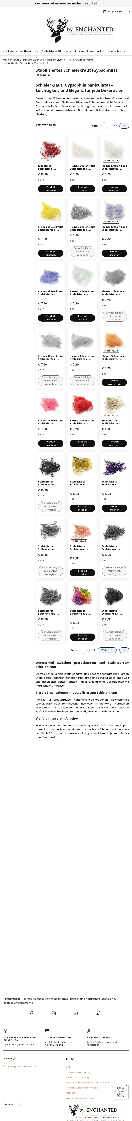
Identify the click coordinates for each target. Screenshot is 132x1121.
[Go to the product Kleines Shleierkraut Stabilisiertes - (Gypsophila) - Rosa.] (50, 405)
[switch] (120, 1095)
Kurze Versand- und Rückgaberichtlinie (88, 1082)
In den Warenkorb (114, 382)
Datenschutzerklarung (78, 1072)
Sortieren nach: (46, 124)
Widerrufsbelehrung (77, 1077)
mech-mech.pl (11, 59)
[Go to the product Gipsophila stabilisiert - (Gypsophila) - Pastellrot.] (50, 150)
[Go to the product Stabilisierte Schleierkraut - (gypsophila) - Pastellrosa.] (82, 530)
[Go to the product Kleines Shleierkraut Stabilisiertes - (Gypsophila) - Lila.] (50, 276)
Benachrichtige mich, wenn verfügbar (82, 251)
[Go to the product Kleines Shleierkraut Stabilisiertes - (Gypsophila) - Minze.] (82, 276)
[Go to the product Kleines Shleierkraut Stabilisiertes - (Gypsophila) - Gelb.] (50, 211)
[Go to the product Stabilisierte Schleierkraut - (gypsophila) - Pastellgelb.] (82, 466)
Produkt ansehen (51, 188)
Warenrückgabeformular (80, 1098)
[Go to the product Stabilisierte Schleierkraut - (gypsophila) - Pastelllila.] (114, 466)
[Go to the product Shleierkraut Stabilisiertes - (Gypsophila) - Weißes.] (114, 405)
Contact (70, 1092)
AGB (68, 1067)
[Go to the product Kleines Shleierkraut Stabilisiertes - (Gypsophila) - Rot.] (82, 405)
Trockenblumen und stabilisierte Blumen (44, 59)
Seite (95, 125)
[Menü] (126, 1086)
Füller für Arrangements (81, 59)
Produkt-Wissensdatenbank (82, 1087)
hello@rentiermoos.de (118, 11)
